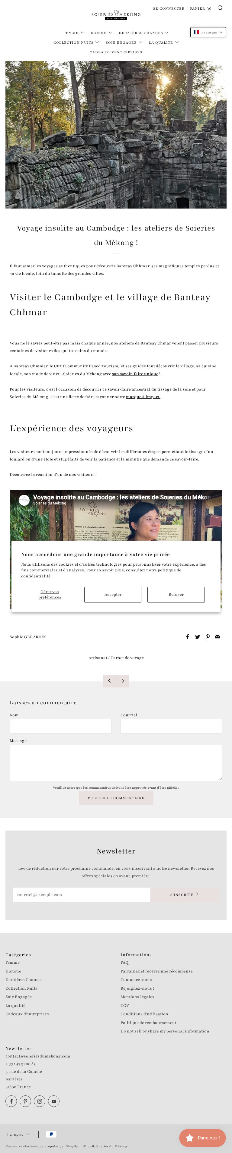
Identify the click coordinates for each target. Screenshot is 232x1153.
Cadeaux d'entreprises (116, 52)
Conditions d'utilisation (144, 1014)
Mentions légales (137, 997)
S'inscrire (182, 894)
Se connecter (169, 8)
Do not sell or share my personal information (165, 1031)
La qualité (161, 42)
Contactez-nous (136, 979)
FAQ (124, 962)
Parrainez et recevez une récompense (157, 971)
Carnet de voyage (127, 658)
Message (18, 740)
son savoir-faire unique (135, 374)
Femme (71, 32)
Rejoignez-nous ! (137, 988)
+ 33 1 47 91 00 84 (20, 1064)
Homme (99, 32)
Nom (14, 715)
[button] (208, 32)
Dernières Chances (141, 32)
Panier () (201, 8)
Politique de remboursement (148, 1023)
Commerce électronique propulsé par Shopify (41, 1146)
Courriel (129, 715)
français (15, 1134)
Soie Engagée (121, 42)
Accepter (113, 595)
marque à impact (143, 397)
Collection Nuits (73, 42)
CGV (125, 1005)
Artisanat (98, 658)
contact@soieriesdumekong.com (37, 1056)
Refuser (176, 595)
